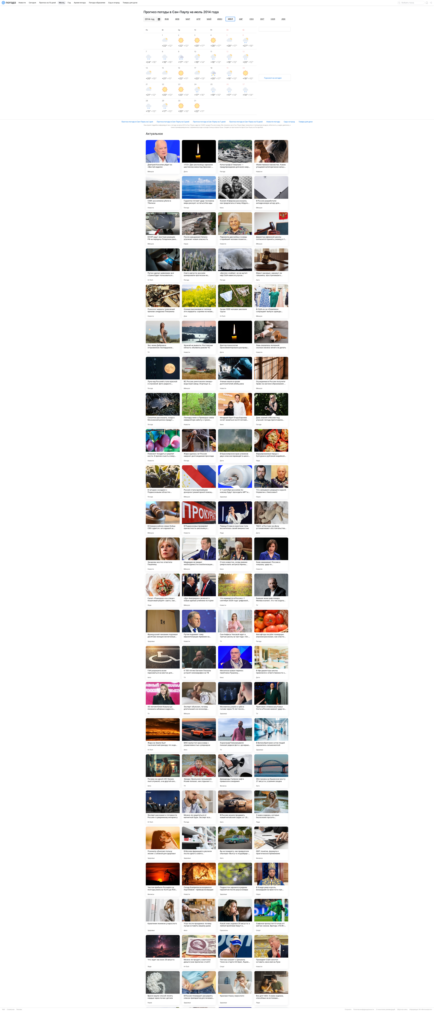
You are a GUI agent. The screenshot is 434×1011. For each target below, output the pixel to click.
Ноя (273, 19)
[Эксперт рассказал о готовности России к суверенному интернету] (163, 807)
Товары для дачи (306, 122)
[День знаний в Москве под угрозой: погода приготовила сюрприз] (271, 410)
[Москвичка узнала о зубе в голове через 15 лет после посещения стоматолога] (235, 699)
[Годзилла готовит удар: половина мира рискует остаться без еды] (199, 193)
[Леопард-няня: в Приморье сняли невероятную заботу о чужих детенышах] (199, 410)
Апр (198, 19)
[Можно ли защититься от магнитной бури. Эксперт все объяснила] (199, 807)
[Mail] (3, 2)
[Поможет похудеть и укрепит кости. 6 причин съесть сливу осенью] (163, 446)
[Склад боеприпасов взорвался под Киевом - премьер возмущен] (199, 880)
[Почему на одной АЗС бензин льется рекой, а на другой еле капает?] (163, 771)
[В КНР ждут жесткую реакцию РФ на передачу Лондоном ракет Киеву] (163, 229)
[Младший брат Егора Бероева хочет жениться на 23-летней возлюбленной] (235, 410)
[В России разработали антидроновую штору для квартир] (271, 193)
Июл (230, 19)
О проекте (348, 1009)
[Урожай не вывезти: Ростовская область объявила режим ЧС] (199, 338)
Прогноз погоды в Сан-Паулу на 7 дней (209, 122)
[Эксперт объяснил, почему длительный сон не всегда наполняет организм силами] (199, 699)
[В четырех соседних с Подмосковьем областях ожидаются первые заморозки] (163, 482)
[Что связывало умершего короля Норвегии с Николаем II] (271, 482)
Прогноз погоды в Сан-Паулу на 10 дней (246, 122)
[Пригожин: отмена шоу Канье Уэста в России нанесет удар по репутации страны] (271, 699)
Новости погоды (273, 122)
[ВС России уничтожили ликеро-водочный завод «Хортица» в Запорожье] (199, 374)
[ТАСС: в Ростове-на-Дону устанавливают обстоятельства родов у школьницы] (271, 518)
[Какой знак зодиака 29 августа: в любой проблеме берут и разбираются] (235, 916)
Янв (167, 19)
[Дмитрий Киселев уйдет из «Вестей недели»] (163, 157)
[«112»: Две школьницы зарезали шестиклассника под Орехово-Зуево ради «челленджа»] (199, 157)
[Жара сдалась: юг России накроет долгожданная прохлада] (199, 446)
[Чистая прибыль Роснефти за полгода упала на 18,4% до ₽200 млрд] (163, 880)
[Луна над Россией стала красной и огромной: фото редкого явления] (163, 374)
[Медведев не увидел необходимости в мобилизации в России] (199, 554)
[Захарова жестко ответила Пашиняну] (163, 554)
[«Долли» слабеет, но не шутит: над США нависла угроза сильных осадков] (235, 265)
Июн (219, 19)
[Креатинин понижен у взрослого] (163, 916)
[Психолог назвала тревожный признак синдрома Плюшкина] (163, 301)
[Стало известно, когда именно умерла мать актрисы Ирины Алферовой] (235, 554)
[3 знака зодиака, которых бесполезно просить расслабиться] (271, 807)
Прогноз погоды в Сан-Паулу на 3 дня (137, 122)
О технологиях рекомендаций (385, 1009)
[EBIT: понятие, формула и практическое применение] (271, 843)
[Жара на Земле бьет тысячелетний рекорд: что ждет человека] (163, 735)
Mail (3, 1009)
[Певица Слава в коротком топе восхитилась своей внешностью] (235, 518)
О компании (10, 1009)
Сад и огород (289, 122)
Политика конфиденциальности (363, 1009)
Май (209, 19)
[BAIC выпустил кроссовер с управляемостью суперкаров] (199, 735)
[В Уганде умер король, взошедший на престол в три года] (271, 880)
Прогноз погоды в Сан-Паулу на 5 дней (173, 122)
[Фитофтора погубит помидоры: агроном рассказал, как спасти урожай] (271, 627)
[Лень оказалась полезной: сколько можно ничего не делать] (271, 338)
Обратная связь (402, 1009)
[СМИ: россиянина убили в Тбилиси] (163, 193)
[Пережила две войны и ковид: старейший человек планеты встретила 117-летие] (235, 229)
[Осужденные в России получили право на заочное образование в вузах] (271, 374)
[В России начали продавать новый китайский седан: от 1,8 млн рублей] (235, 807)
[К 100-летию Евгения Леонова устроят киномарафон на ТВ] (199, 663)
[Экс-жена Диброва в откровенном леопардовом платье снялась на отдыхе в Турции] (163, 338)
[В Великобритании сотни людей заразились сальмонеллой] (271, 735)
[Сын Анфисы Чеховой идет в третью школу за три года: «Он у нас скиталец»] (235, 627)
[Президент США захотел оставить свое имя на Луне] (271, 952)
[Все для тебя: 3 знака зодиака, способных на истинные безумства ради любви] (271, 988)
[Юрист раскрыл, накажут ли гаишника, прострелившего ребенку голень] (271, 265)
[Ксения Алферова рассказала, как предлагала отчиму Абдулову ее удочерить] (235, 193)
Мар (188, 19)
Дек (283, 19)
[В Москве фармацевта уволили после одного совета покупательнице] (199, 843)
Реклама (19, 1009)
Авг (241, 19)
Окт (262, 19)
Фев (177, 19)
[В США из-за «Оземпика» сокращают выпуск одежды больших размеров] (271, 301)
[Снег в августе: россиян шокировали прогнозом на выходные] (199, 265)
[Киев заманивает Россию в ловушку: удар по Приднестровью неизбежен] (271, 554)
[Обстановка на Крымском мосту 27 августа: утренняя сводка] (271, 771)
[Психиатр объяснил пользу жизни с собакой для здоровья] (163, 843)
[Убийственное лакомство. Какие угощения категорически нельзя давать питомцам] (271, 157)
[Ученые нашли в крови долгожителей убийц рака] (235, 374)
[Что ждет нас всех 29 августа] (163, 952)
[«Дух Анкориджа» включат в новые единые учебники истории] (199, 591)
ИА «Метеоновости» (425, 1009)
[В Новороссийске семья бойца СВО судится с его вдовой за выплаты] (163, 518)
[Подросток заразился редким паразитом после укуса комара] (235, 880)
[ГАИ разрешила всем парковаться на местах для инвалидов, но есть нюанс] (163, 663)
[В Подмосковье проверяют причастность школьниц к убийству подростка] (199, 518)
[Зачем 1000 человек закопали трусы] (235, 301)
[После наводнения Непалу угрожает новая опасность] (199, 229)
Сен (252, 19)
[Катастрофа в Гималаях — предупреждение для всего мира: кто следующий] (235, 157)
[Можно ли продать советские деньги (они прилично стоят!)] (199, 952)
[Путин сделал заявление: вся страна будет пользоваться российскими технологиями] (163, 265)
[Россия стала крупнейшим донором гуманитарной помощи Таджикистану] (199, 482)
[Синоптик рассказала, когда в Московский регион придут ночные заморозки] (163, 410)
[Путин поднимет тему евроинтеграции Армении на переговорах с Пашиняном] (199, 627)
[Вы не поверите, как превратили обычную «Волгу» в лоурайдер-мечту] (235, 843)
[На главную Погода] (10, 2)
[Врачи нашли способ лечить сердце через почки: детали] (163, 988)
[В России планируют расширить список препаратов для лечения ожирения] (199, 988)
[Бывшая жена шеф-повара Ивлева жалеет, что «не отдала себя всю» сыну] (271, 591)
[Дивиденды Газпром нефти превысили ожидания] (235, 771)
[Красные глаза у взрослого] (235, 988)
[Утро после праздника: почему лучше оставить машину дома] (199, 916)
